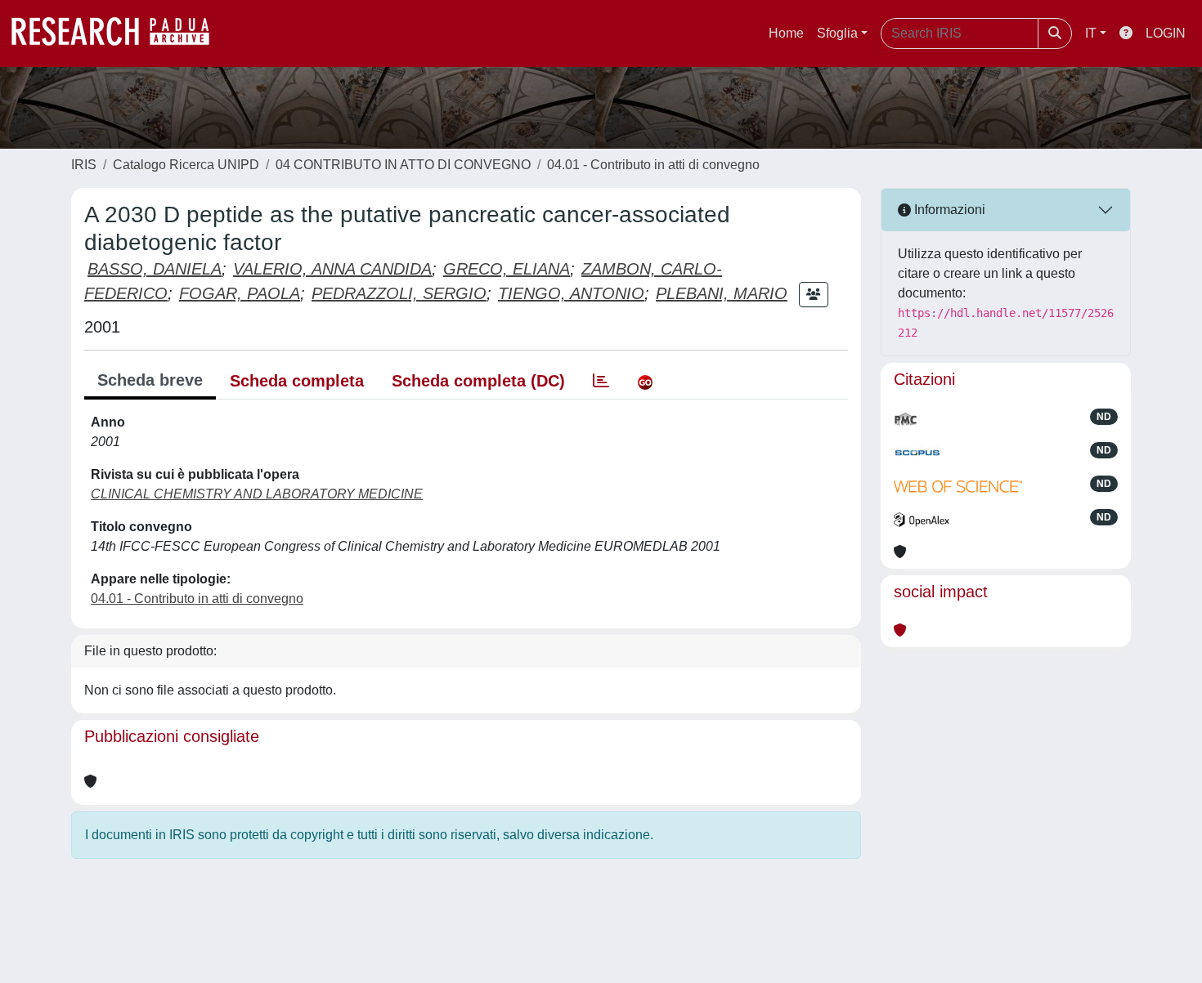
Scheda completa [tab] (297, 381)
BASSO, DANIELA (154, 269)
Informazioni (948, 210)
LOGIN (1166, 33)
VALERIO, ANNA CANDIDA (332, 269)
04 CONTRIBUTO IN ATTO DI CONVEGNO (403, 165)
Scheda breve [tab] (150, 380)
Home (786, 33)
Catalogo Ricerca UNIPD (186, 165)
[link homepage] (118, 33)
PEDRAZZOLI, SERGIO (399, 293)
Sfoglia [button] (837, 33)
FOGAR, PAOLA (239, 293)
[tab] (601, 381)
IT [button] (1091, 33)
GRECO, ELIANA (506, 269)
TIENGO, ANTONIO (571, 293)
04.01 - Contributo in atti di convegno (653, 165)
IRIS (83, 165)
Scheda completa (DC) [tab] (478, 381)
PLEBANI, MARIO (721, 293)
